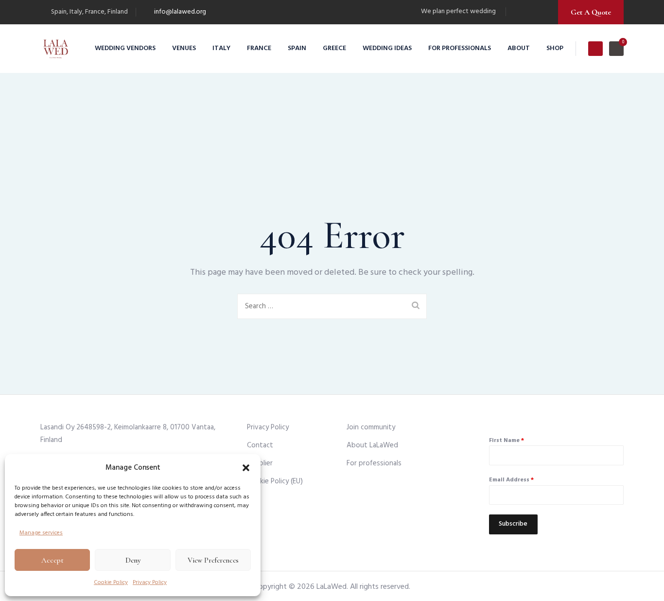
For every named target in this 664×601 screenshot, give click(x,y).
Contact (260, 445)
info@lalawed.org (180, 12)
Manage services (41, 533)
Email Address (511, 480)
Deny (132, 560)
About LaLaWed (372, 445)
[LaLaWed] (55, 48)
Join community (371, 427)
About (518, 48)
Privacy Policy (150, 582)
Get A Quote (591, 12)
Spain (297, 48)
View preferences (213, 560)
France (259, 48)
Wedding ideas (387, 48)
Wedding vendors (125, 48)
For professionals (459, 48)
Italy (221, 48)
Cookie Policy (111, 582)
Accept (52, 560)
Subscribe (513, 524)
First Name (506, 440)
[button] (246, 468)
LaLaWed (331, 587)
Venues (184, 48)
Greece (334, 48)
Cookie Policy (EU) (275, 481)
